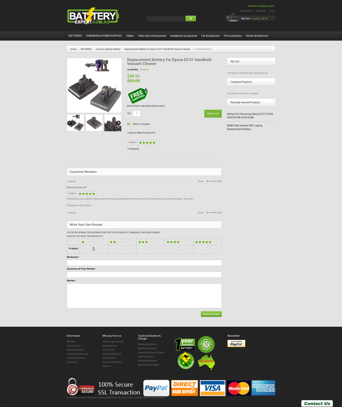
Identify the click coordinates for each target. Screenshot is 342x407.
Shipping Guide (109, 346)
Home (73, 49)
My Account (246, 10)
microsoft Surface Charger (151, 352)
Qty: (129, 113)
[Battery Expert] (93, 16)
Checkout (261, 10)
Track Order (108, 350)
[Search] (190, 18)
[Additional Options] (236, 343)
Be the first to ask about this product (146, 106)
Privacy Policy (109, 358)
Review (71, 280)
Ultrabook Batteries (147, 360)
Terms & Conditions (112, 362)
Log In (272, 10)
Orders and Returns (76, 358)
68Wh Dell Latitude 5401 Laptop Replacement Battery (245, 127)
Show (201, 181)
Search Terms (74, 346)
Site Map (71, 341)
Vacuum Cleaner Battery (108, 49)
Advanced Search (75, 350)
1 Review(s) (133, 148)
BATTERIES (86, 49)
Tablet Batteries (146, 356)
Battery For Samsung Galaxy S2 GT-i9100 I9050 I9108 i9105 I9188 (250, 116)
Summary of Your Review (81, 268)
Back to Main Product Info (141, 132)
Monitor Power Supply (148, 365)
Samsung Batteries (147, 344)
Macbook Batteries (147, 348)
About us (106, 366)
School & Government (77, 354)
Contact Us (72, 362)
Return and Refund (111, 354)
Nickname (72, 257)
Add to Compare (141, 124)
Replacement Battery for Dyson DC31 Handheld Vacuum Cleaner (157, 49)
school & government (112, 341)
